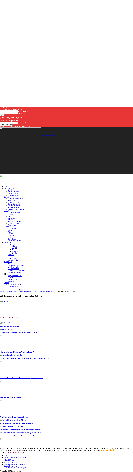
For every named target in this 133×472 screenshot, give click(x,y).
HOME (6, 186)
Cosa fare (11, 256)
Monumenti (11, 218)
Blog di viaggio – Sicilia (16, 265)
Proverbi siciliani (13, 269)
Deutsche (15, 251)
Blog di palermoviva (15, 276)
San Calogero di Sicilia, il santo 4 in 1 (12, 397)
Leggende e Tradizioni (15, 223)
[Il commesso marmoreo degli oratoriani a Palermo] (13, 420)
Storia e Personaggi (15, 221)
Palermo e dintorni (14, 225)
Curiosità (11, 277)
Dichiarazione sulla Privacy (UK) (15, 468)
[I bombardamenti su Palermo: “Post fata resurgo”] (21, 433)
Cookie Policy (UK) (10, 466)
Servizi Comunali (14, 204)
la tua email (22, 122)
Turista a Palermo (10, 242)
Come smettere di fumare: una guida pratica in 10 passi (18, 332)
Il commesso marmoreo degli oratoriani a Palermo (17, 423)
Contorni (11, 235)
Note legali (7, 459)
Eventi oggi (12, 190)
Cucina (6, 227)
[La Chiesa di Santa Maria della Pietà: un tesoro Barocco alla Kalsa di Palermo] (11, 426)
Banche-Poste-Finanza (16, 209)
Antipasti (11, 230)
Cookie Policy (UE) (10, 461)
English (14, 248)
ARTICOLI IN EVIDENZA (9, 318)
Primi (9, 232)
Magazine (11, 281)
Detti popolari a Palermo (16, 270)
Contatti (6, 283)
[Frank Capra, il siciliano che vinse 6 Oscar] (10, 414)
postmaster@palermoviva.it (17, 452)
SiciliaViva (11, 263)
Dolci (9, 237)
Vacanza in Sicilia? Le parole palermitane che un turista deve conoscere (29, 291)
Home (2, 291)
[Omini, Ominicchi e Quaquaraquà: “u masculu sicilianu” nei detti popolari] (11, 355)
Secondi (11, 234)
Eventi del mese (13, 192)
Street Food (12, 239)
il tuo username (23, 111)
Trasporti (11, 255)
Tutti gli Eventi (9, 188)
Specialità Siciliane (14, 241)
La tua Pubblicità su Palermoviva (15, 457)
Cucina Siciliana (13, 228)
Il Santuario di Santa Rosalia (9, 326)
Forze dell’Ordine (14, 206)
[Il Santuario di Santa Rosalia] (9, 323)
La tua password (23, 113)
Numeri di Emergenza (15, 199)
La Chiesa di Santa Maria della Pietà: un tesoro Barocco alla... (21, 429)
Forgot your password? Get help (11, 117)
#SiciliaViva (8, 262)
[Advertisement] (35, 141)
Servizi (6, 197)
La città (6, 211)
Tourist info (11, 244)
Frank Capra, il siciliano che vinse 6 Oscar (14, 417)
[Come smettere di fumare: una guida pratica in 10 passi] (7, 329)
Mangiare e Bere (13, 260)
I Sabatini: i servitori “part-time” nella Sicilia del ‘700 (17, 352)
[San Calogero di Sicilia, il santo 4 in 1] (10, 394)
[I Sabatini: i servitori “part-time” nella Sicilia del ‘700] (10, 349)
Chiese (10, 214)
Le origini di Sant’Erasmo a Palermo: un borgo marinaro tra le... (21, 378)
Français (15, 249)
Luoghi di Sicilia (13, 267)
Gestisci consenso (10, 462)
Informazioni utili (13, 202)
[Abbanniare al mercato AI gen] (4, 301)
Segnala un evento (14, 195)
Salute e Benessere (14, 279)
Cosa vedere (12, 258)
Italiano (14, 246)
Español (14, 253)
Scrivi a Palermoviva (15, 284)
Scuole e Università (14, 207)
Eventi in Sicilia (13, 193)
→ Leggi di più (107, 450)
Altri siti (10, 220)
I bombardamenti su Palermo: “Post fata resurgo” (17, 436)
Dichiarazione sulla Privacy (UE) (15, 464)
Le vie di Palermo (14, 213)
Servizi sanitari (13, 200)
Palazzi (10, 216)
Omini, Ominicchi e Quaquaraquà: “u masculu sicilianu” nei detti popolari (25, 358)
